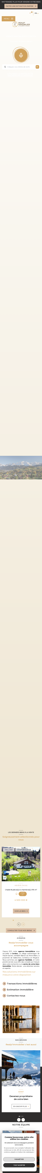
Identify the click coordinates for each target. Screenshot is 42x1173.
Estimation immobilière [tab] (20, 989)
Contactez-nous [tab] (16, 995)
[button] (23, 924)
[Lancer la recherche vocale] (21, 54)
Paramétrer (19, 1159)
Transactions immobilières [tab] (22, 983)
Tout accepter (19, 1165)
